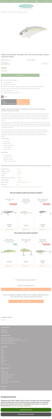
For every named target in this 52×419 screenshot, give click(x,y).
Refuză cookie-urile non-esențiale (26, 414)
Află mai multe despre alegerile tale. (21, 405)
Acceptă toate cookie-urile (26, 409)
